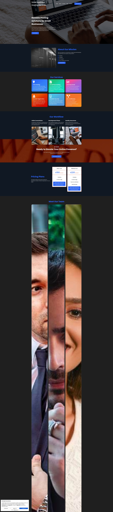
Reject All (14, 508)
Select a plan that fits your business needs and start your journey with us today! (59, 183)
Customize (6, 508)
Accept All (23, 508)
